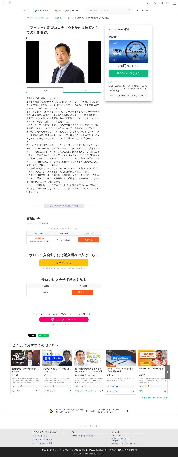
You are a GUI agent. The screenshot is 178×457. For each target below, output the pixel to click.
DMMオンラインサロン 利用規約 (83, 436)
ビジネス (16, 391)
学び (141, 391)
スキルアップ (49, 391)
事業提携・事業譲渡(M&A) (119, 450)
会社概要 (45, 450)
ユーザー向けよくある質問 (42, 439)
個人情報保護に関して (79, 450)
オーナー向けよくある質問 (42, 443)
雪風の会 (58, 18)
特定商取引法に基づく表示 (98, 450)
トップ (24, 11)
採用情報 (134, 450)
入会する (89, 240)
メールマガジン (116, 436)
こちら (47, 241)
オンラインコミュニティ (86, 391)
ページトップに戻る (89, 426)
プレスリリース (55, 450)
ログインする (64, 262)
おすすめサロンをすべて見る (156, 397)
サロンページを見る (128, 73)
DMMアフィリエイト (118, 441)
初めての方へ (43, 11)
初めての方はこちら (40, 436)
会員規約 (66, 450)
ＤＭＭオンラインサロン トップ (37, 18)
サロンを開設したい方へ (69, 11)
